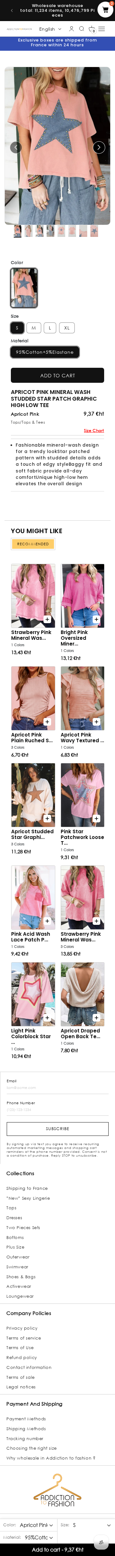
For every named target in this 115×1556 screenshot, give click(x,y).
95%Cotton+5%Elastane (45, 352)
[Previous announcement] (12, 11)
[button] (91, 29)
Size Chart (94, 430)
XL (67, 328)
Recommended (33, 544)
